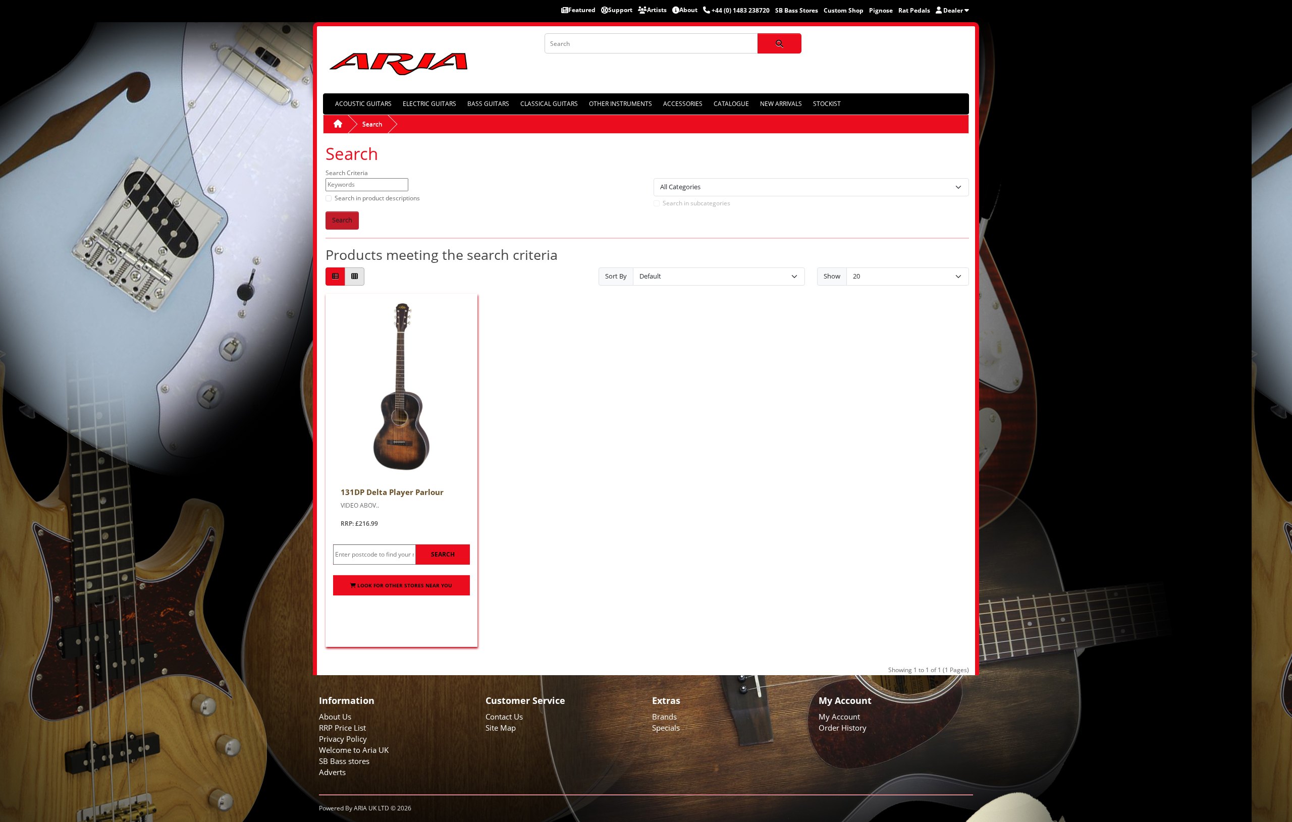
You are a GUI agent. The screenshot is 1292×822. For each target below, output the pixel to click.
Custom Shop (844, 10)
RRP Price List (342, 728)
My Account (839, 716)
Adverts (332, 772)
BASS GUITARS (488, 103)
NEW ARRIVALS (781, 103)
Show (832, 276)
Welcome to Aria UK (354, 750)
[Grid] (354, 276)
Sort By (616, 276)
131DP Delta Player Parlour (392, 492)
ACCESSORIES (683, 103)
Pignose (881, 10)
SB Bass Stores (796, 10)
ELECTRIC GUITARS (429, 103)
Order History (843, 728)
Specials (666, 728)
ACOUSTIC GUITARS (363, 103)
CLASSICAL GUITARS (549, 103)
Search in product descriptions (377, 198)
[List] (335, 276)
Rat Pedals (914, 10)
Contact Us (504, 716)
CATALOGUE (731, 103)
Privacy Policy (343, 739)
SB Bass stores (344, 761)
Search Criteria (347, 173)
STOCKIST (827, 103)
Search (372, 124)
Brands (664, 716)
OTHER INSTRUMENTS (620, 103)
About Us (335, 716)
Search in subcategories (696, 203)
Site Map (501, 728)
